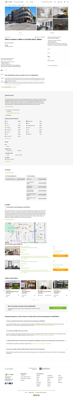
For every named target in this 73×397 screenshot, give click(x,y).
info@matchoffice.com (9, 379)
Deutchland (38, 382)
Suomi (37, 380)
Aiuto (27, 1)
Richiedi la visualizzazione (52, 42)
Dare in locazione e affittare (18, 1)
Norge (37, 378)
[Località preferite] (67, 2)
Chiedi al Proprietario (51, 41)
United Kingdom (50, 377)
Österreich (49, 382)
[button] (5, 256)
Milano (23, 5)
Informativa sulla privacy (40, 390)
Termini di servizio (48, 390)
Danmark (38, 375)
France (48, 380)
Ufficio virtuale (14, 5)
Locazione (9, 5)
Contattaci (23, 380)
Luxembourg (49, 375)
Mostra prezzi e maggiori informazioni (54, 40)
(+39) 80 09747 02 (8, 380)
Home (6, 5)
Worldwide (60, 382)
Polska (59, 375)
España (48, 378)
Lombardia (19, 5)
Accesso (60, 1)
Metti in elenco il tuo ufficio (47, 1)
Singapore (60, 378)
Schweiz (49, 384)
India (59, 380)
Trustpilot (49, 57)
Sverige (37, 377)
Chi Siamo (31, 1)
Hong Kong (60, 377)
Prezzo (55, 1)
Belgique (38, 385)
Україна (48, 385)
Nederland (38, 384)
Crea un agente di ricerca (25, 376)
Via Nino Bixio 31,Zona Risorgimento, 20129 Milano (44, 325)
